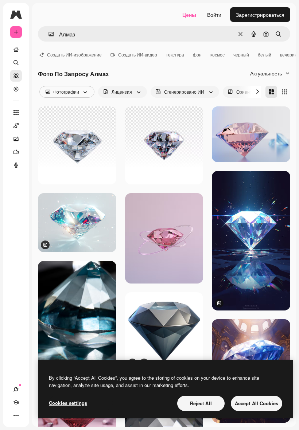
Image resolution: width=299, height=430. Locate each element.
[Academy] (16, 402)
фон (197, 54)
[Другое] (16, 415)
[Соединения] (16, 389)
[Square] (284, 92)
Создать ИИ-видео (137, 54)
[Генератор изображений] (16, 139)
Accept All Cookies (256, 403)
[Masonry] (271, 92)
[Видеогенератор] (16, 152)
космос (217, 54)
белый (264, 54)
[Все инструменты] (16, 112)
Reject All (201, 403)
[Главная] (16, 49)
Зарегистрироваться (260, 14)
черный (241, 54)
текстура (175, 54)
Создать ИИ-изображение (74, 54)
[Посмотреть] (16, 89)
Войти (214, 14)
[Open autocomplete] (48, 34)
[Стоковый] (16, 76)
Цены (189, 14)
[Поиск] (16, 63)
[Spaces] (16, 126)
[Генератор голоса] (16, 165)
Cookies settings (68, 402)
